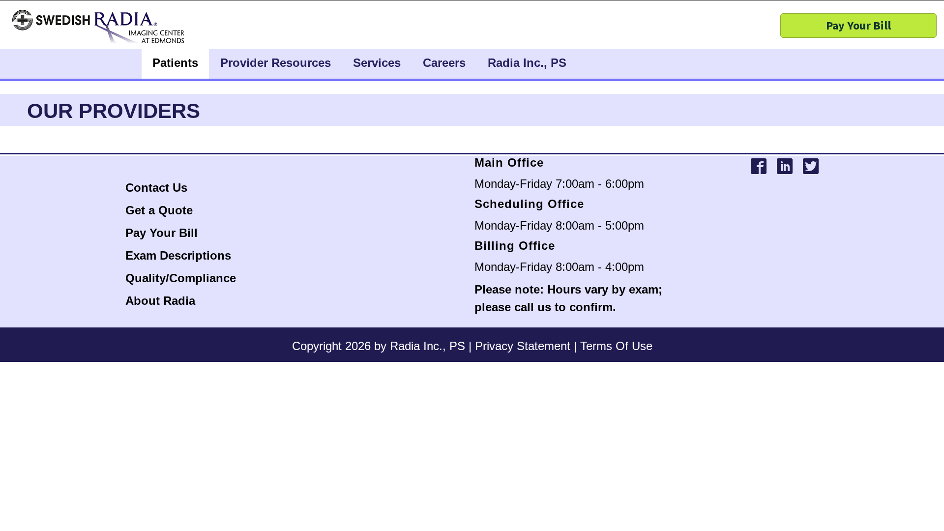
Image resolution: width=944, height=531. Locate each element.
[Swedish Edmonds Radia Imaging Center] (119, 27)
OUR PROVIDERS (113, 110)
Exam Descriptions (178, 255)
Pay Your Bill (161, 232)
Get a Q (146, 210)
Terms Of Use (616, 346)
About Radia (160, 300)
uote (180, 210)
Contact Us (158, 187)
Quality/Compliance (180, 278)
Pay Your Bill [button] (858, 25)
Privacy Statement (522, 346)
